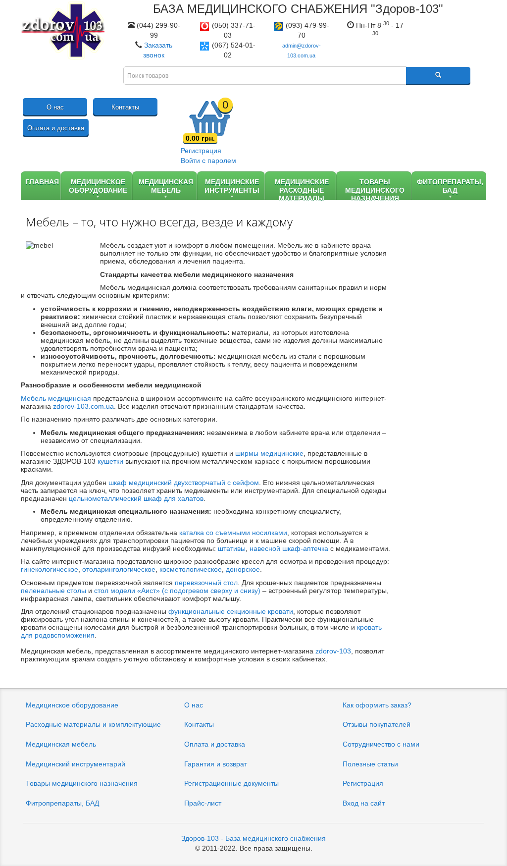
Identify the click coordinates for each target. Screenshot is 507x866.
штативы (232, 548)
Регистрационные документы (231, 783)
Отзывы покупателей (376, 724)
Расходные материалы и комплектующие (93, 724)
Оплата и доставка (55, 128)
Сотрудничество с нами (381, 744)
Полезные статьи (370, 764)
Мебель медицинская (56, 398)
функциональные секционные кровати (230, 611)
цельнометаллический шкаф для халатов (136, 498)
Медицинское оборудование (72, 705)
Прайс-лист (202, 803)
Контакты (125, 107)
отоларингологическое (118, 569)
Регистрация (201, 151)
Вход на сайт (364, 803)
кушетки (110, 461)
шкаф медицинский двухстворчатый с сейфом (183, 483)
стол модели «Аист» (127, 591)
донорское (243, 569)
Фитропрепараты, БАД (62, 803)
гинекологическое (49, 569)
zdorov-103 (333, 651)
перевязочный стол (206, 583)
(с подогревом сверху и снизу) (210, 591)
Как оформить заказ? (377, 705)
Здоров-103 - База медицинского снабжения (253, 838)
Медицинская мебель (61, 744)
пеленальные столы (53, 591)
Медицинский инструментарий (75, 764)
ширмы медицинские (269, 453)
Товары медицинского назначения (82, 783)
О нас (55, 107)
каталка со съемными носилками (233, 533)
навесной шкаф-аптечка (289, 548)
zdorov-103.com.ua (83, 406)
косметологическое (190, 569)
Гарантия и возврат (215, 764)
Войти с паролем (208, 160)
